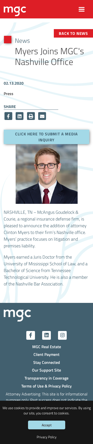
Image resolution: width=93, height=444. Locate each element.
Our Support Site (46, 370)
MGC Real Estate (46, 346)
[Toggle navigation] (82, 9)
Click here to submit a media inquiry (46, 137)
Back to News (73, 33)
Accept (47, 425)
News (22, 40)
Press (8, 93)
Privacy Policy (47, 437)
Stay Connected (46, 362)
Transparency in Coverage (46, 378)
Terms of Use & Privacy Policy (46, 386)
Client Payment (46, 354)
